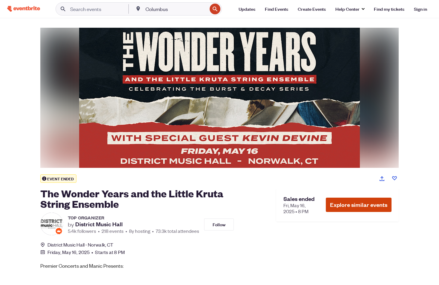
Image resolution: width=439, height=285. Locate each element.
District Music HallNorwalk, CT (80, 244)
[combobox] (176, 9)
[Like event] (394, 178)
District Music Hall (99, 224)
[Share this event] (382, 179)
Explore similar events (358, 204)
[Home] (23, 8)
